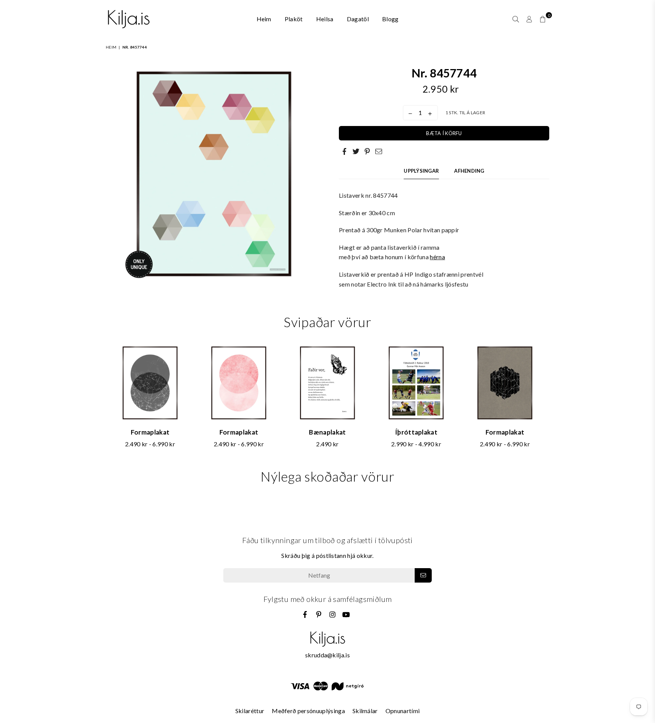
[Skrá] (423, 575)
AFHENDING (469, 171)
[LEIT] (515, 19)
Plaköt (294, 18)
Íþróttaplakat (416, 432)
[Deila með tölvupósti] (378, 151)
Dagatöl (358, 18)
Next (554, 400)
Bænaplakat (327, 432)
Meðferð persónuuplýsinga (308, 710)
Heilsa (325, 18)
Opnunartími (402, 710)
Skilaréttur (250, 710)
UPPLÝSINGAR (421, 171)
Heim (264, 18)
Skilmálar (365, 710)
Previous (101, 400)
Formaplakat (150, 432)
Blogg (390, 18)
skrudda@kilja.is (327, 654)
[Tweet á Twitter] (356, 151)
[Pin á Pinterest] (367, 151)
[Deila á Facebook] (344, 151)
